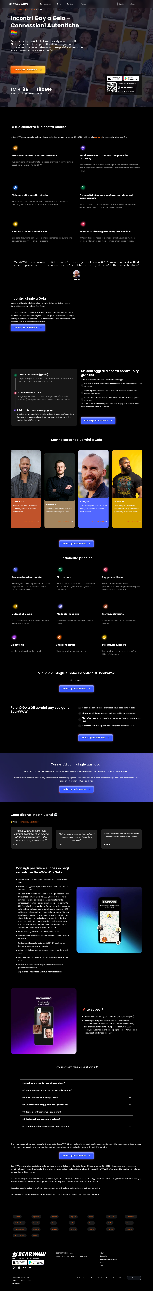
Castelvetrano (19, 1223)
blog (101, 1265)
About (102, 1262)
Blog (59, 4)
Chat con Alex (98, 521)
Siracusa (129, 1229)
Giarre (91, 1223)
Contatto (71, 4)
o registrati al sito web (126, 91)
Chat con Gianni (64, 521)
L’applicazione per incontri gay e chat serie (71, 1256)
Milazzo (54, 1229)
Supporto (85, 4)
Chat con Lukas (132, 521)
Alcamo (54, 1217)
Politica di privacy (83, 1278)
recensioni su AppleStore (29, 822)
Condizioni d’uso (112, 1278)
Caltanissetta (130, 1217)
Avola (91, 1217)
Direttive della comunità (108, 1259)
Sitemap (122, 1278)
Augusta (73, 1217)
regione (98, 137)
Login (121, 4)
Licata (110, 1223)
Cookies (94, 1278)
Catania (36, 1223)
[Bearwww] (18, 3)
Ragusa (91, 1229)
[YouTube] (24, 1268)
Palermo (73, 1229)
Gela (72, 1223)
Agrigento (36, 1217)
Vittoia (35, 1235)
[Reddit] (30, 1268)
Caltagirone (111, 1217)
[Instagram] (14, 1268)
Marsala (129, 1223)
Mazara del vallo (20, 1229)
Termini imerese (20, 1235)
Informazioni (45, 4)
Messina (36, 1229)
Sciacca (110, 1229)
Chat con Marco (30, 521)
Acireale (17, 1217)
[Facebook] (19, 1268)
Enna (53, 1223)
